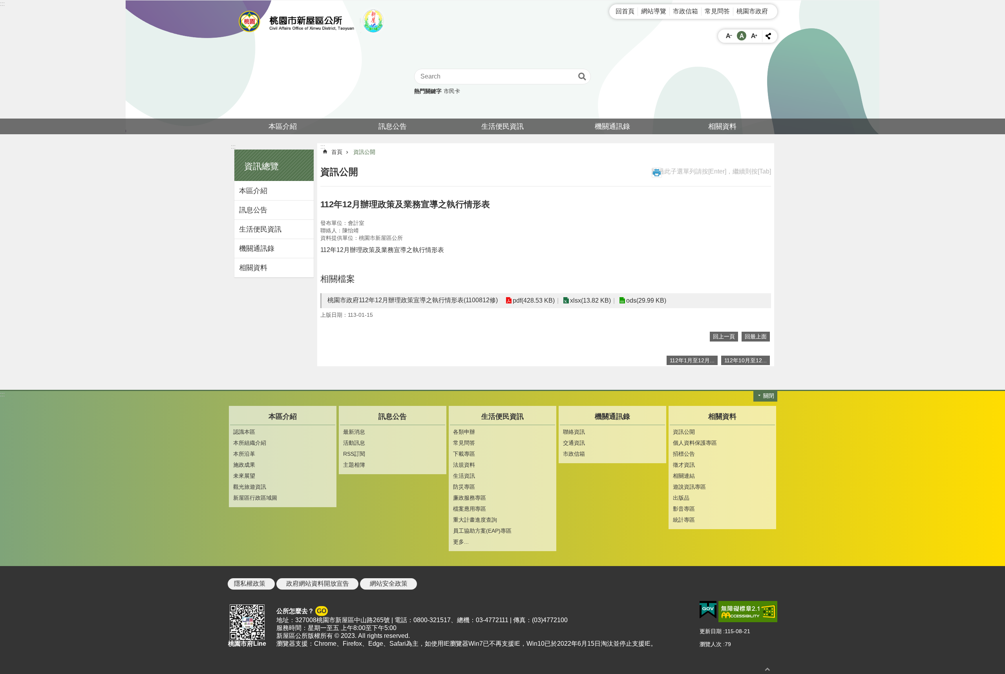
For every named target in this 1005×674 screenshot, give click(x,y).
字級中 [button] (741, 35)
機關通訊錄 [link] (612, 126)
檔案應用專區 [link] (469, 509)
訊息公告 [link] (392, 126)
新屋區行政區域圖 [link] (255, 498)
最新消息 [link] (354, 432)
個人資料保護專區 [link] (695, 443)
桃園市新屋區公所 (314, 21)
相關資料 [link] (722, 126)
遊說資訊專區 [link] (689, 487)
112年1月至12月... (692, 360)
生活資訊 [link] (464, 476)
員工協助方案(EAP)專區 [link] (482, 531)
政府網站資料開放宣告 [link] (317, 583)
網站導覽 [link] (653, 11)
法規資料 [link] (464, 465)
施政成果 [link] (244, 465)
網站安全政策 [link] (388, 583)
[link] (708, 610)
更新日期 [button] (711, 631)
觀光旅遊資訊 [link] (249, 487)
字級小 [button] (729, 35)
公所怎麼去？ (301, 611)
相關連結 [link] (684, 476)
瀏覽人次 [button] (711, 644)
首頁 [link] (336, 152)
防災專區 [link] (464, 487)
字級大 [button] (754, 35)
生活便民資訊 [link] (502, 126)
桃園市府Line (247, 643)
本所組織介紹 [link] (249, 443)
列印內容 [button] (657, 173)
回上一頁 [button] (724, 336)
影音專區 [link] (684, 509)
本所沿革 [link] (244, 454)
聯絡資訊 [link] (574, 432)
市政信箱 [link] (685, 11)
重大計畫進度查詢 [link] (475, 520)
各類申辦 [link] (464, 432)
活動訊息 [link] (354, 443)
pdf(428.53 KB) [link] (534, 300)
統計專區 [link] (684, 520)
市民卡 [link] (452, 91)
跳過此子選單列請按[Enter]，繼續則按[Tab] (711, 171)
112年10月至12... (745, 360)
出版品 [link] (681, 498)
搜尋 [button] (582, 76)
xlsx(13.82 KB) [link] (590, 300)
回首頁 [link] (625, 11)
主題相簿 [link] (354, 465)
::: (2, 3)
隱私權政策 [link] (249, 583)
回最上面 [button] (756, 336)
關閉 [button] (768, 396)
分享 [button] (768, 36)
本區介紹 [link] (283, 126)
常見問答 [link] (717, 11)
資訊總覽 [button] (261, 166)
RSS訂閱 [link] (354, 454)
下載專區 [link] (464, 454)
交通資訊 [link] (574, 443)
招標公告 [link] (684, 454)
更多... (461, 542)
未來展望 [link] (244, 476)
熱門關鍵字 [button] (428, 91)
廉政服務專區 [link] (469, 498)
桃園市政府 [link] (752, 11)
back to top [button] (767, 669)
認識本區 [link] (244, 432)
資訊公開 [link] (364, 152)
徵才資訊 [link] (684, 465)
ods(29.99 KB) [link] (646, 300)
